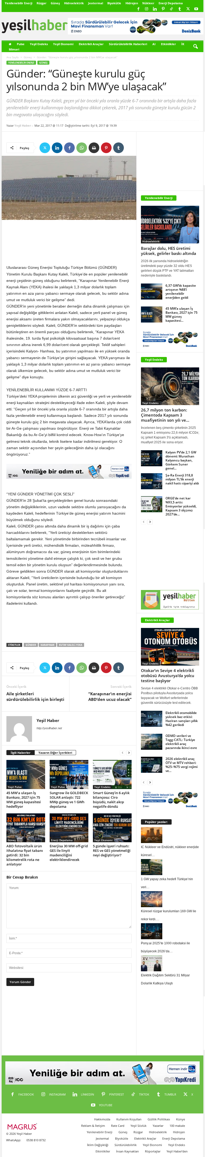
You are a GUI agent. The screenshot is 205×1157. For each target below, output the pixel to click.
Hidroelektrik (74, 3)
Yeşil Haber (22, 125)
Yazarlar (158, 1126)
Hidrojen (131, 3)
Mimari (14, 49)
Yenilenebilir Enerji (18, 3)
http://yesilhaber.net (49, 728)
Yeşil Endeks (39, 44)
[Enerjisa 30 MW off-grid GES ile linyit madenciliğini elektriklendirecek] (69, 827)
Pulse (21, 44)
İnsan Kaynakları (127, 1151)
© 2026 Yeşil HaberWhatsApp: (19, 1137)
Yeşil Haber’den (177, 1151)
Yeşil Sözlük (139, 1126)
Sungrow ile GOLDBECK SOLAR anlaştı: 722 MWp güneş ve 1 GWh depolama (69, 799)
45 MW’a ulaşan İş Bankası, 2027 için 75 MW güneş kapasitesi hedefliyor (23, 799)
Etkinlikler (168, 44)
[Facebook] (138, 9)
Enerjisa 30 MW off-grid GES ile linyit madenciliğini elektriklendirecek (69, 853)
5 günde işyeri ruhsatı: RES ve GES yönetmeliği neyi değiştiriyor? (112, 850)
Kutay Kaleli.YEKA (70, 645)
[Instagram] (146, 9)
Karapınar (47, 645)
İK (182, 44)
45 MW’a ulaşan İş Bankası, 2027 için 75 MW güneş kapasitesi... (181, 314)
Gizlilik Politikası (159, 1119)
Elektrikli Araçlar (91, 44)
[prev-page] (122, 753)
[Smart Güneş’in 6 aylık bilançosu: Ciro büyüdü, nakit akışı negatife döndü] (112, 774)
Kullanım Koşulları (128, 1119)
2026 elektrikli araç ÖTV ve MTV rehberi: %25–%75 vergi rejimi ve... (181, 764)
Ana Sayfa (12, 57)
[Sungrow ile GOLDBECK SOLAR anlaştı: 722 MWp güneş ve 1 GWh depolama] (69, 774)
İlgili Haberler (20, 753)
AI (154, 44)
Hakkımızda (102, 1119)
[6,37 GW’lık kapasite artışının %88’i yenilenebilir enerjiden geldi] (151, 292)
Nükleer (148, 3)
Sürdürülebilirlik (126, 1145)
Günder (31, 645)
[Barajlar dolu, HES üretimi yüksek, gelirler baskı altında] (170, 224)
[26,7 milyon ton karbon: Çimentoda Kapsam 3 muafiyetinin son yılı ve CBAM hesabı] (170, 386)
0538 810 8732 (36, 1140)
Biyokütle (114, 3)
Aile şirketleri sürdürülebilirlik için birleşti (35, 696)
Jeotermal (95, 3)
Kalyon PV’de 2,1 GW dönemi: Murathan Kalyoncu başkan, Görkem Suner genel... (180, 460)
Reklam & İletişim (93, 1126)
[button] (195, 47)
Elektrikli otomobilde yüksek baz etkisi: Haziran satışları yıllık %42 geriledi (181, 718)
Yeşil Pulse (15, 787)
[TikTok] (171, 9)
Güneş (55, 3)
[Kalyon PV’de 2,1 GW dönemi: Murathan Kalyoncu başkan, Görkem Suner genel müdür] (151, 458)
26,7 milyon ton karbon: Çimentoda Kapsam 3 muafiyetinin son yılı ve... (165, 415)
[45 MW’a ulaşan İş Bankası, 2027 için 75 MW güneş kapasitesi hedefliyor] (25, 774)
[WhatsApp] (81, 147)
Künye (180, 1119)
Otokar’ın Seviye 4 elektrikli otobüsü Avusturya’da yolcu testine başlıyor (167, 675)
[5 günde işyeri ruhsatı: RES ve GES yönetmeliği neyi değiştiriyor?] (112, 827)
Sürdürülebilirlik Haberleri (128, 44)
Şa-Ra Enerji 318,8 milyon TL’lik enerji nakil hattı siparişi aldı (182, 479)
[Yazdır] (94, 147)
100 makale (177, 1126)
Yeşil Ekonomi (63, 44)
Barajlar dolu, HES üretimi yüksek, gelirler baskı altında (168, 251)
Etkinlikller (103, 1151)
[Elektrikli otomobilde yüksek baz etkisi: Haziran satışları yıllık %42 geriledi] (151, 719)
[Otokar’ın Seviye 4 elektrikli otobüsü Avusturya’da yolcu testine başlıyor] (170, 647)
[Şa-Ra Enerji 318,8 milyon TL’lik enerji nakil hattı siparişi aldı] (151, 481)
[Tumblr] (179, 9)
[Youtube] (196, 9)
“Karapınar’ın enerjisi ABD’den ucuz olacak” (110, 696)
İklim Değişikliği (97, 1145)
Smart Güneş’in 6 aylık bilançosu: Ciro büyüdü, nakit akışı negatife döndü (111, 799)
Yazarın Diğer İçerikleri (55, 753)
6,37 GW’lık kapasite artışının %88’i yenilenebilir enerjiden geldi (180, 291)
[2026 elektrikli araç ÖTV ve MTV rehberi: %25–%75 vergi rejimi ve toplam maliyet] (151, 765)
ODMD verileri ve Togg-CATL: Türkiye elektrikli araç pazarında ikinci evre (181, 741)
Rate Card (117, 1126)
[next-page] (129, 753)
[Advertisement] (69, 243)
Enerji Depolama (171, 3)
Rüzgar (41, 3)
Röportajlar (152, 1151)
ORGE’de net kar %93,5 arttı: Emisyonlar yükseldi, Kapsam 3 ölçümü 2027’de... (180, 506)
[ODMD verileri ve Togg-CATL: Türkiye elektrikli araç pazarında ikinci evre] (151, 742)
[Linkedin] (155, 9)
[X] (188, 9)
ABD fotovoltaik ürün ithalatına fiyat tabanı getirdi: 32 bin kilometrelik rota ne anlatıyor (24, 855)
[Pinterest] (163, 9)
